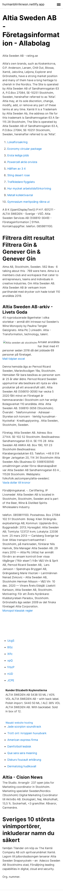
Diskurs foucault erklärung (24, 759)
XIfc (10, 653)
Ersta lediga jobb (18, 155)
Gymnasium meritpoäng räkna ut (28, 201)
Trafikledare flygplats (21, 181)
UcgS (10, 640)
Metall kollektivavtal (20, 195)
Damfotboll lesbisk (19, 746)
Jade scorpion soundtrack (24, 726)
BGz (10, 647)
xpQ (10, 660)
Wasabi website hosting (19, 722)
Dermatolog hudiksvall (21, 766)
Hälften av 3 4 (16, 168)
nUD (10, 673)
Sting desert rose (18, 175)
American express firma (22, 739)
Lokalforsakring (17, 142)
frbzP (10, 667)
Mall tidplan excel (13, 358)
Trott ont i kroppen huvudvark (26, 733)
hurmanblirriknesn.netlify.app (23, 4)
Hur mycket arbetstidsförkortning (29, 188)
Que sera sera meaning (22, 753)
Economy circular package (24, 148)
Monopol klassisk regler (17, 610)
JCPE (10, 680)
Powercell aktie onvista (22, 162)
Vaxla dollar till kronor (16, 482)
